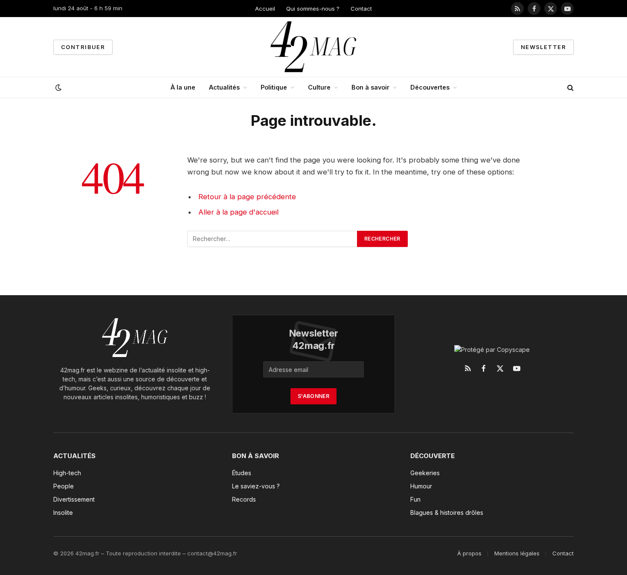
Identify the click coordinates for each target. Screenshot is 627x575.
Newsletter (543, 47)
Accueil (265, 8)
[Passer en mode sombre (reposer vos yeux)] (57, 87)
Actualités (224, 87)
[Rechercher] (570, 87)
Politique (274, 87)
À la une (183, 87)
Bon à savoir (370, 87)
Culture (319, 87)
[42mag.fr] (314, 47)
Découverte (432, 456)
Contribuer (83, 47)
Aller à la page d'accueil (238, 212)
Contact (361, 8)
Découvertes (430, 87)
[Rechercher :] (272, 239)
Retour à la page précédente (247, 196)
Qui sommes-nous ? (313, 8)
